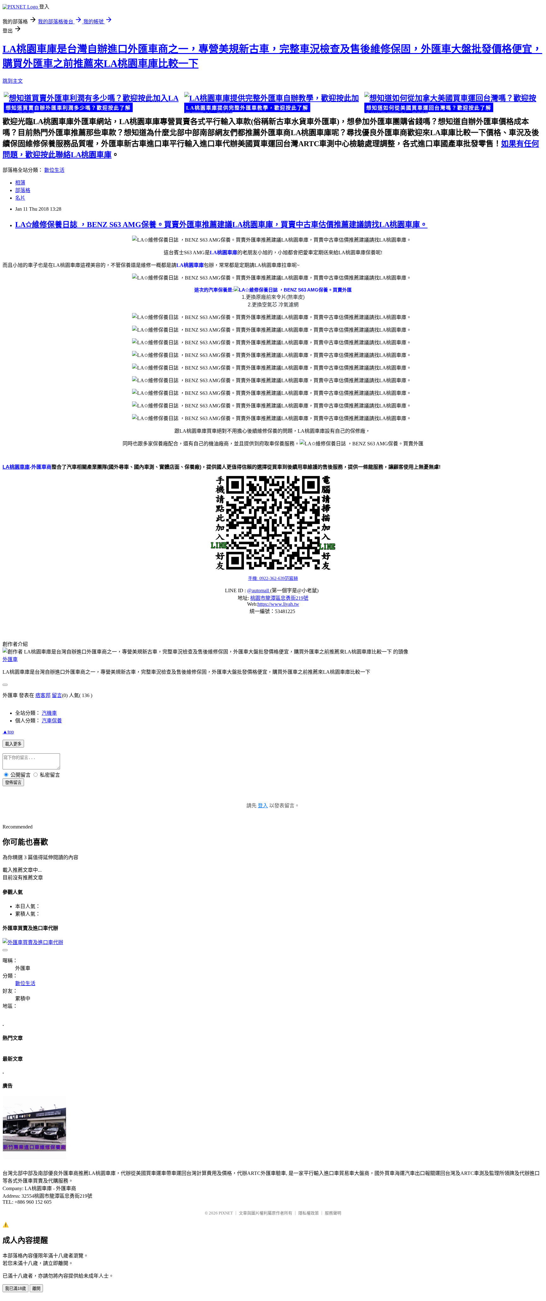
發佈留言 (13, 782)
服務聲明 (333, 1213)
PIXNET (226, 1213)
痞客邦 (43, 695)
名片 (20, 198)
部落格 (22, 190)
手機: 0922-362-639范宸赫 (273, 578)
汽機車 (49, 713)
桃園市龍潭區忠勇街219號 (279, 598)
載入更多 (13, 744)
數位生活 (54, 170)
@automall (258, 590)
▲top (8, 731)
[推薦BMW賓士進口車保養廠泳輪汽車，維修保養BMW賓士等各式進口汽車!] (34, 1157)
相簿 (20, 182)
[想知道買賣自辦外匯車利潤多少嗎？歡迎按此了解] (93, 103)
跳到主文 (13, 81)
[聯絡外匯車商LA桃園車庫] (273, 522)
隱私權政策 (308, 1213)
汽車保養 (52, 720)
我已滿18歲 (15, 1288)
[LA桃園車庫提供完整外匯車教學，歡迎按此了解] (273, 103)
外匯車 (10, 659)
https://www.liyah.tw (278, 604)
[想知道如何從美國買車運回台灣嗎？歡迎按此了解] (453, 103)
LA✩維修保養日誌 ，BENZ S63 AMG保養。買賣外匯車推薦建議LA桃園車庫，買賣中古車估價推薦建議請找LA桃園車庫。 (221, 224)
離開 (36, 1288)
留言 (57, 695)
